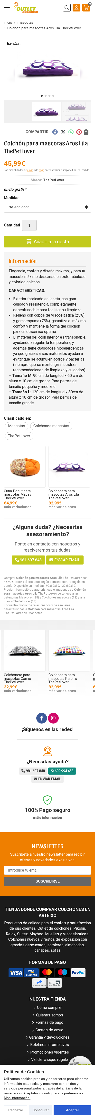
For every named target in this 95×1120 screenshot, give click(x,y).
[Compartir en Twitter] (63, 131)
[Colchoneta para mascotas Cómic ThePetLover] (24, 650)
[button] (42, 96)
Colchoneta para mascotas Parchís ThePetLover (62, 678)
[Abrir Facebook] (42, 718)
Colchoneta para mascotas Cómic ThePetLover (17, 678)
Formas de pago (49, 1022)
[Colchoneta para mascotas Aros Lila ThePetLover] (69, 466)
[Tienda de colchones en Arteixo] (26, 7)
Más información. (17, 1098)
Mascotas (26, 597)
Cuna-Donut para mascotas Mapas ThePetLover (17, 494)
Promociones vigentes (49, 1052)
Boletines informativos (49, 1044)
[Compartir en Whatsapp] (71, 131)
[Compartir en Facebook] (55, 131)
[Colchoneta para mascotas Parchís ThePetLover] (69, 650)
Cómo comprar (49, 1007)
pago (41, 170)
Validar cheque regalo (49, 1059)
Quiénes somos (49, 1015)
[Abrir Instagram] (53, 718)
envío (30, 170)
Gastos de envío (49, 1030)
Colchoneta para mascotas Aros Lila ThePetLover (63, 494)
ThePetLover (21, 601)
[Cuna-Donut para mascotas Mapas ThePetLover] (24, 466)
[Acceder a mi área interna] (76, 7)
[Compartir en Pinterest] (79, 131)
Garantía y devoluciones (49, 1037)
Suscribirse (48, 881)
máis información (47, 818)
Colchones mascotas (56, 597)
